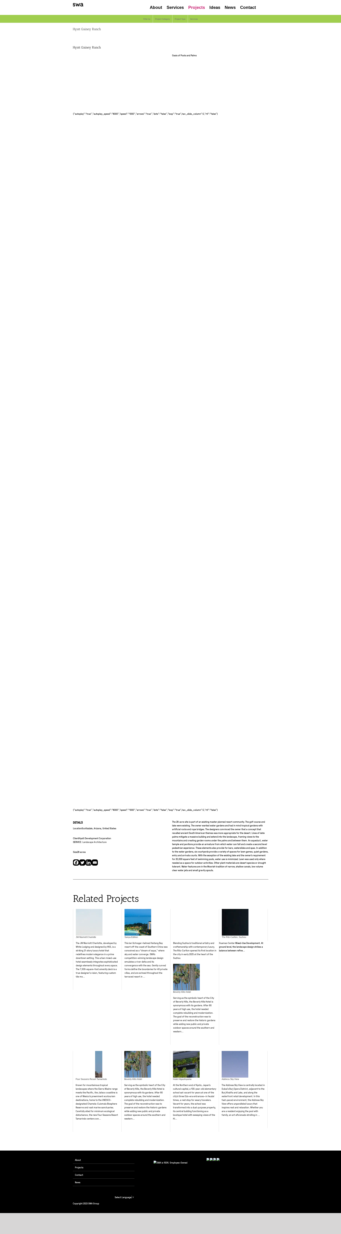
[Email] (95, 862)
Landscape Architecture (94, 841)
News (77, 1182)
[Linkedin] (88, 862)
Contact (79, 1174)
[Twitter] (82, 862)
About (78, 1159)
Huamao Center (227, 942)
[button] (262, 7)
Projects (79, 1167)
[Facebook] (76, 862)
